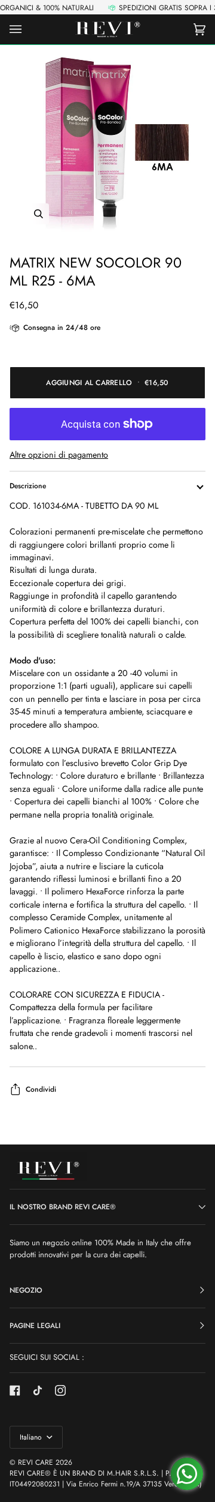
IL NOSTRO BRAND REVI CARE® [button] (63, 1206)
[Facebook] (15, 1390)
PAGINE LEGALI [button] (35, 1325)
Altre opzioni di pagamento (59, 455)
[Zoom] (107, 144)
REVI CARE (35, 1462)
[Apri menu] (27, 29)
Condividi (41, 1089)
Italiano (32, 1437)
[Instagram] (60, 1390)
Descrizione (28, 485)
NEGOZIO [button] (26, 1290)
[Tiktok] (37, 1390)
